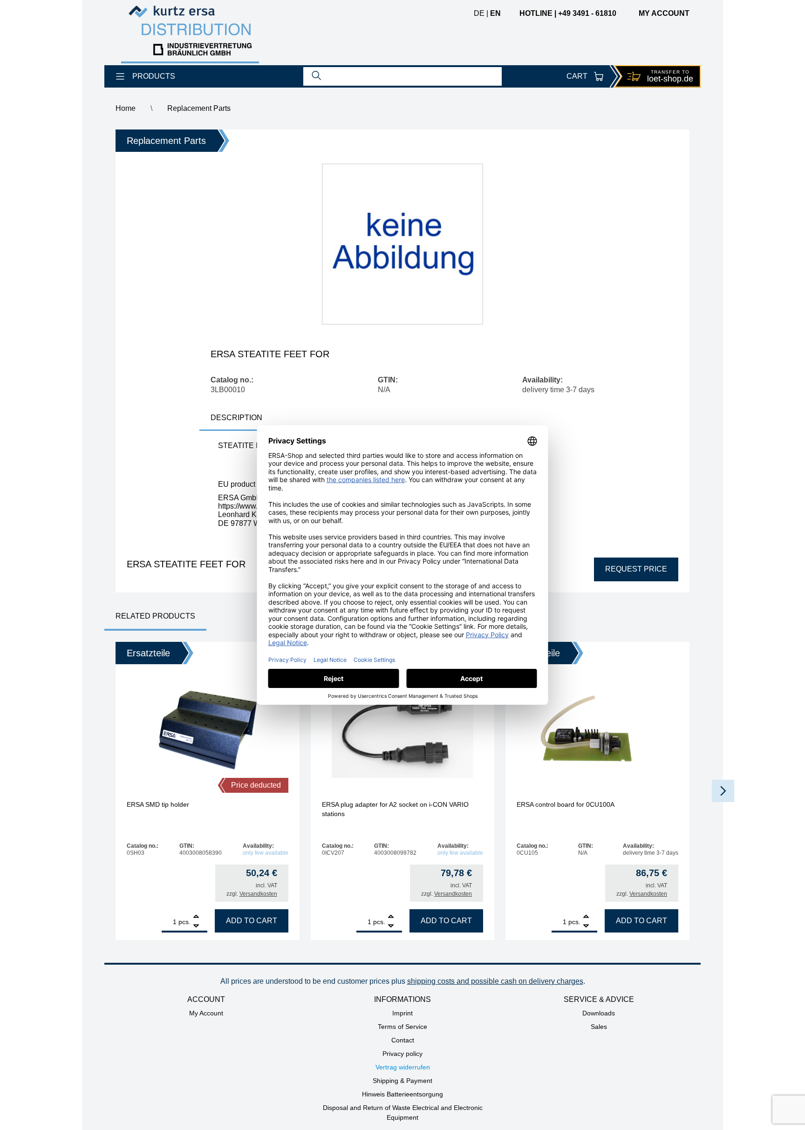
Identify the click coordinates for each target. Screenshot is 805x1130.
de (479, 13)
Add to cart (251, 921)
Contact (402, 1040)
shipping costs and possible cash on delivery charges (495, 981)
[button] (723, 791)
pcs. (184, 922)
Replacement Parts (199, 108)
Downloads (598, 1013)
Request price (636, 569)
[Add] (196, 917)
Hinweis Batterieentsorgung (402, 1094)
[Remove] (196, 926)
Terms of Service (402, 1026)
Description (236, 418)
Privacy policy (402, 1053)
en (495, 13)
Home (126, 108)
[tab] (236, 418)
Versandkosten (258, 894)
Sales (599, 1026)
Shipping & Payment (402, 1080)
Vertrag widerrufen (402, 1067)
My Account (206, 1013)
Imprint (402, 1013)
